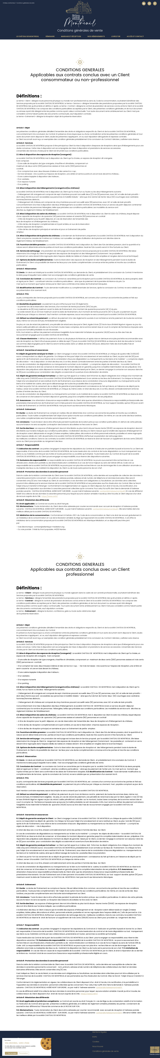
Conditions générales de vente (105, 1051)
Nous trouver (97, 1046)
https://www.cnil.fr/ (50, 496)
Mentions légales (99, 1032)
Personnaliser (23, 1053)
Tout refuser (7, 1040)
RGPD (94, 1037)
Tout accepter (11, 1053)
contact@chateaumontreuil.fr (113, 491)
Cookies (95, 1041)
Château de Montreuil (9, 3)
